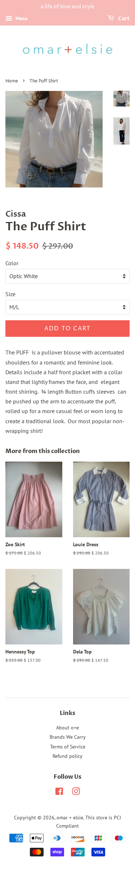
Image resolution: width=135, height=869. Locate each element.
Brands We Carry (68, 737)
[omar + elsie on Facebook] (59, 792)
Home (11, 81)
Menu (21, 18)
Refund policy (67, 756)
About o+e (67, 727)
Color (11, 263)
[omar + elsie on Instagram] (76, 792)
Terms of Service (67, 746)
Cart (123, 18)
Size (10, 294)
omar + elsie (70, 817)
